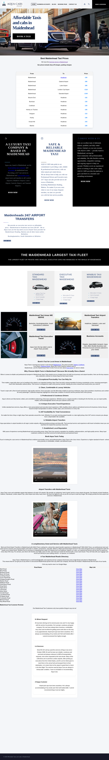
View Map (79, 569)
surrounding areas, (24, 175)
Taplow (75, 364)
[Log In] (84, 4)
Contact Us (73, 4)
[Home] (12, 6)
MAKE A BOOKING (100, 4)
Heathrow (64, 77)
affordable (11, 170)
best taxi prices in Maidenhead (58, 62)
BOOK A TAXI (24, 36)
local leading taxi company (17, 168)
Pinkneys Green (45, 366)
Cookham (81, 364)
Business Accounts (43, 4)
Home (34, 4)
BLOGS (54, 4)
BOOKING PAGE (62, 4)
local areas (70, 368)
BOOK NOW (12, 192)
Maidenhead (57, 364)
